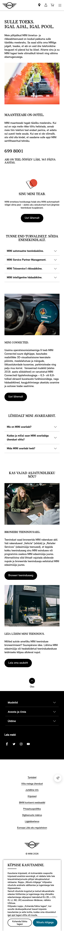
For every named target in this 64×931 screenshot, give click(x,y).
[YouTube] (28, 744)
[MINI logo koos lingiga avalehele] (32, 844)
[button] (46, 5)
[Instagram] (21, 744)
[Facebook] (6, 744)
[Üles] (32, 681)
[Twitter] (14, 744)
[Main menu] (60, 5)
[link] (39, 5)
